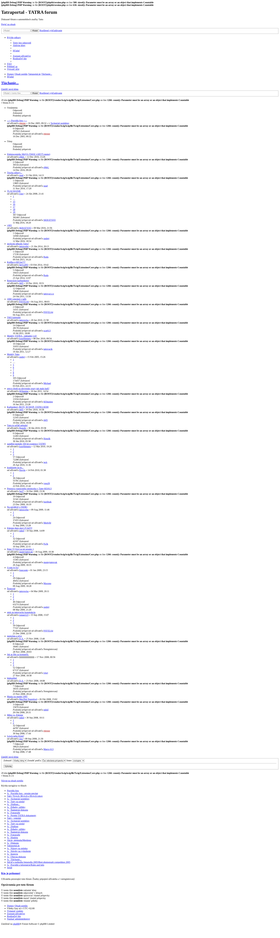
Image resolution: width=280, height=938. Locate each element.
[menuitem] (22, 43)
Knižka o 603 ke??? (16, 262)
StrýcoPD (23, 265)
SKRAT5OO (49, 220)
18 (14, 209)
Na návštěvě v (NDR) (17, 507)
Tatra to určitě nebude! (17, 425)
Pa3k (45, 544)
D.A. (21, 638)
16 (14, 204)
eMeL (21, 157)
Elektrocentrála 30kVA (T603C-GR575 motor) (28, 154)
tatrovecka (24, 320)
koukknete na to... (15, 467)
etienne (22, 123)
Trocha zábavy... (14, 172)
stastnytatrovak (26, 552)
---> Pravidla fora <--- (17, 120)
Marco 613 (48, 749)
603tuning (23, 391)
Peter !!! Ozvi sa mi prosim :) (20, 549)
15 (14, 201)
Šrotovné (11, 588)
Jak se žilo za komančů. (18, 654)
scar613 (47, 330)
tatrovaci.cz (48, 294)
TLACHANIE (14, 191)
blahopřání (12, 678)
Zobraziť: (8, 760)
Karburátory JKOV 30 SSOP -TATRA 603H (28, 407)
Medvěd (47, 523)
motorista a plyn (14, 636)
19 (14, 212)
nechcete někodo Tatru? (18, 244)
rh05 (21, 283)
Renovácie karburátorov (18, 280)
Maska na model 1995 (17, 696)
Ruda (45, 257)
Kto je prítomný (10, 873)
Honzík (22, 428)
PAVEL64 (24, 301)
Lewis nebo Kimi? (15, 736)
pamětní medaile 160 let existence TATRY (26, 444)
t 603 (9, 225)
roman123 (23, 615)
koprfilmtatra (25, 338)
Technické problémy (59, 123)
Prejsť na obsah (8, 24)
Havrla (22, 470)
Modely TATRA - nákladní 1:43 (22, 336)
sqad (21, 175)
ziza (21, 738)
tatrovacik (47, 349)
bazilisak (47, 502)
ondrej (46, 238)
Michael (47, 383)
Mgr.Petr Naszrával (28, 699)
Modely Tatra (13, 354)
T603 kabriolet (14, 317)
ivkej (21, 193)
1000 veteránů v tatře (16, 299)
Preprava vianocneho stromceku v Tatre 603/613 (29, 488)
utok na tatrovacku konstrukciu (21, 612)
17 (14, 207)
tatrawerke (24, 246)
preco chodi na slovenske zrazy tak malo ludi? (28, 388)
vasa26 (46, 483)
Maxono (47, 583)
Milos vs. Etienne (15, 715)
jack (45, 462)
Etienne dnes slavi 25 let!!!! (19, 528)
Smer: (69, 760)
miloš (21, 530)
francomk (23, 570)
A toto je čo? (13, 567)
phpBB (16, 924)
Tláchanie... (10, 83)
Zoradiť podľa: (34, 760)
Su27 (21, 491)
